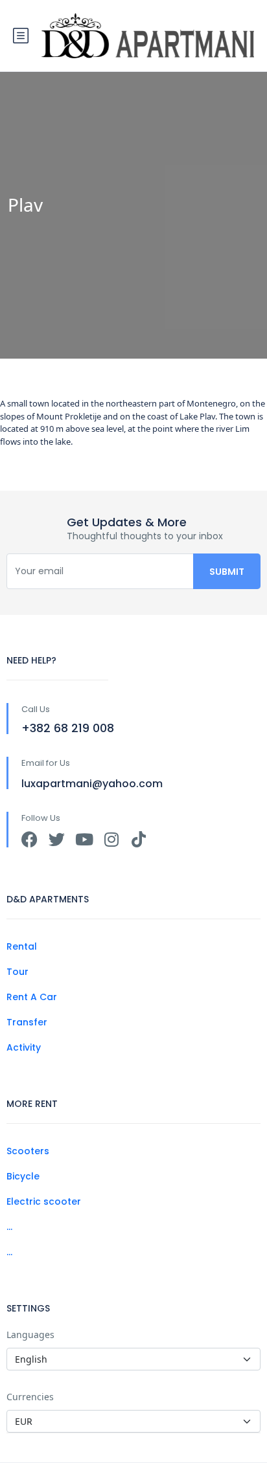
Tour (17, 971)
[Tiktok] (138, 839)
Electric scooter (43, 1201)
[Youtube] (84, 839)
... (9, 1226)
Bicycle (23, 1176)
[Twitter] (57, 839)
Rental (21, 946)
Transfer (26, 1022)
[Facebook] (29, 839)
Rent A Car (31, 996)
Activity (23, 1047)
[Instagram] (111, 839)
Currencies (30, 1396)
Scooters (27, 1151)
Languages (30, 1334)
